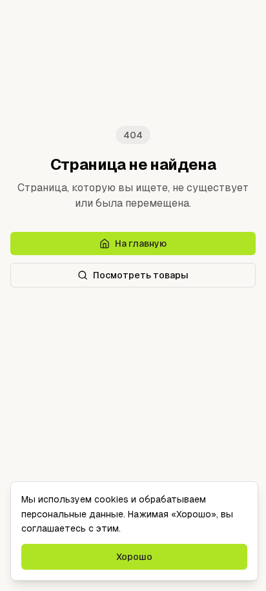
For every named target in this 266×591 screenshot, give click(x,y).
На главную (141, 243)
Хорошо (134, 557)
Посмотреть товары (141, 275)
